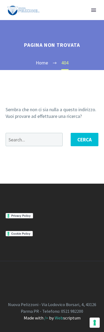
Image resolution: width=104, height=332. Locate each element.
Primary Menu (93, 10)
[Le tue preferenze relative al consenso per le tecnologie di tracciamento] (95, 323)
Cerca (84, 139)
